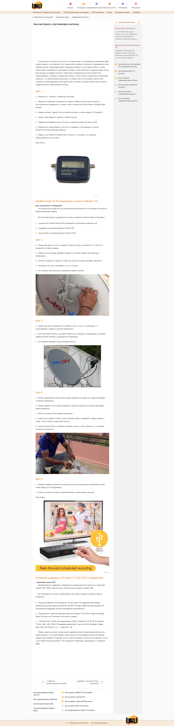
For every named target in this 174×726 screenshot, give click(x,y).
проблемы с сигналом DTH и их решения (87, 682)
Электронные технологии (43, 17)
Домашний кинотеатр (81, 17)
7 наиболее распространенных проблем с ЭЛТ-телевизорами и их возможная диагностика (57, 682)
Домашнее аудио (62, 17)
